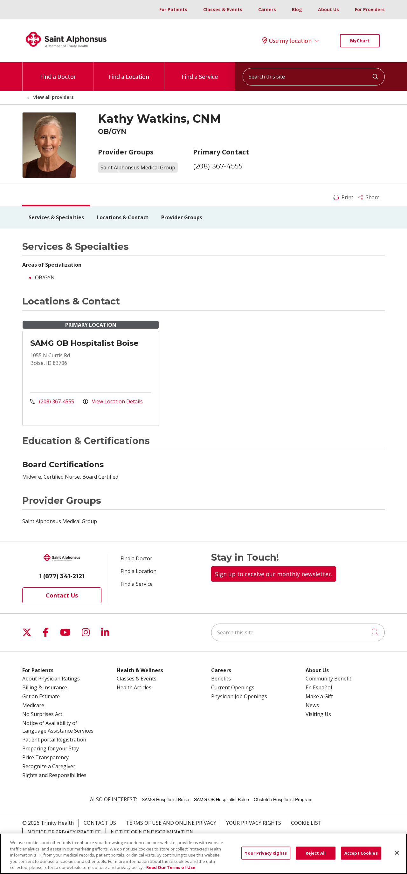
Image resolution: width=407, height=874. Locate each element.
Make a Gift (319, 696)
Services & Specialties (56, 217)
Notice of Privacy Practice (64, 832)
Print (346, 197)
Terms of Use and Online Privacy (171, 822)
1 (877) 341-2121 (62, 576)
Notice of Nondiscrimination (152, 832)
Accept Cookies (361, 853)
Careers (267, 9)
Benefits (221, 678)
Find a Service (200, 76)
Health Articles (134, 687)
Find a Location (128, 76)
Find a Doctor (58, 76)
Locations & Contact (122, 217)
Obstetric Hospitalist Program (283, 799)
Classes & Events (222, 9)
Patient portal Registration (54, 739)
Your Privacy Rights (253, 822)
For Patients (173, 9)
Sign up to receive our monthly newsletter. (273, 574)
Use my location (290, 40)
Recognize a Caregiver (48, 766)
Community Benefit (328, 678)
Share (372, 197)
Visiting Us (318, 714)
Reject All (316, 853)
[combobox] (314, 76)
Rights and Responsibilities (54, 775)
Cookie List (306, 822)
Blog (297, 9)
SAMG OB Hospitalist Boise (84, 343)
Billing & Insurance (44, 687)
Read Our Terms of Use (170, 867)
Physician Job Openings (239, 696)
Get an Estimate (41, 696)
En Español (319, 687)
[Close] (397, 853)
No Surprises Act (42, 714)
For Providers (370, 9)
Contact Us (62, 595)
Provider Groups (181, 217)
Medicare (33, 705)
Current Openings (232, 687)
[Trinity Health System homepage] (66, 50)
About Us (328, 9)
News (312, 705)
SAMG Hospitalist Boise (165, 799)
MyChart (359, 41)
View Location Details (117, 401)
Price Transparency (45, 757)
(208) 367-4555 (217, 166)
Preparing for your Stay (50, 748)
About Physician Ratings (51, 678)
